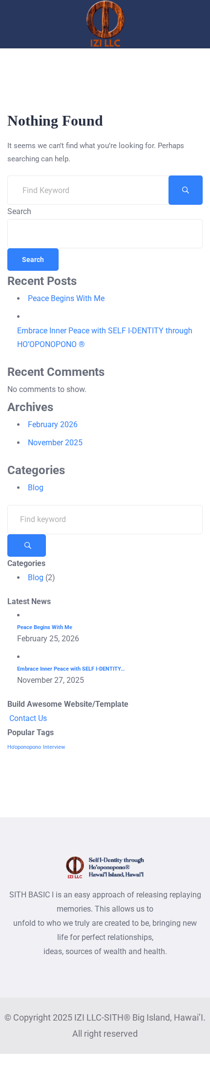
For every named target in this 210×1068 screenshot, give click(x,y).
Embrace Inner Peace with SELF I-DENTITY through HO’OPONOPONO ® (104, 337)
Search (19, 211)
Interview (54, 747)
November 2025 (55, 442)
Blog (35, 487)
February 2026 (53, 424)
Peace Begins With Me (66, 298)
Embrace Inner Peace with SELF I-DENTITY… (71, 669)
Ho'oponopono (24, 747)
